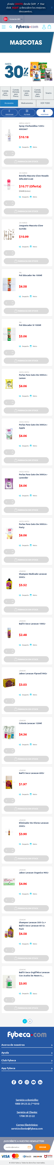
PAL (20, 272)
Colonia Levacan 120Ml (30, 723)
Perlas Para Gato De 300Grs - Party (33, 526)
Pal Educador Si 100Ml (30, 325)
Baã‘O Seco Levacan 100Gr (32, 623)
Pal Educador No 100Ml (30, 275)
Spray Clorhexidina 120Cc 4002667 (31, 127)
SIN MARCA (23, 173)
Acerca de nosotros (13, 1044)
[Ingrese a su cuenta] (44, 27)
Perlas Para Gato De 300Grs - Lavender (33, 476)
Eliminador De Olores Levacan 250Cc (34, 824)
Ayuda (5, 1052)
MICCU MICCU (24, 372)
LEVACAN (22, 571)
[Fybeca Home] (27, 26)
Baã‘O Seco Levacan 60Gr (31, 773)
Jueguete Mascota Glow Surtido (31, 227)
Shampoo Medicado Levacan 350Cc (33, 575)
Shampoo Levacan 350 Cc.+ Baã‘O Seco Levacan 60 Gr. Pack (32, 925)
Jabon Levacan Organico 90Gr (33, 872)
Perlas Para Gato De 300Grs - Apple (33, 426)
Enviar (42, 1147)
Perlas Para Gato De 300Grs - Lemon (33, 376)
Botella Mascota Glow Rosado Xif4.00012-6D (34, 177)
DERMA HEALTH (24, 123)
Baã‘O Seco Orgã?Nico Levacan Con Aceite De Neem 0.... (34, 974)
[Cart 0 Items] (49, 26)
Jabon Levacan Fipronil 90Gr (33, 673)
